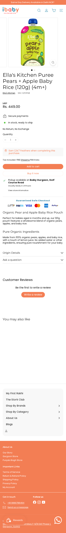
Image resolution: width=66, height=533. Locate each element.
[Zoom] (53, 62)
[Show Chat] (59, 520)
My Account (9, 487)
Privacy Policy (10, 483)
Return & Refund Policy (14, 475)
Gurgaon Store (10, 456)
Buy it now (33, 173)
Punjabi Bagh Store (12, 460)
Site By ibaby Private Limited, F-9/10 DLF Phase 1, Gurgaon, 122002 (27, 525)
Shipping (25, 160)
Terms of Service (11, 472)
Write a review (33, 294)
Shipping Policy (10, 479)
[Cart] (54, 10)
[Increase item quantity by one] (15, 140)
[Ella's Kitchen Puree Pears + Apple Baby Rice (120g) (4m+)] (22, 350)
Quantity (8, 134)
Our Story (7, 452)
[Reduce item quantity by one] (5, 140)
